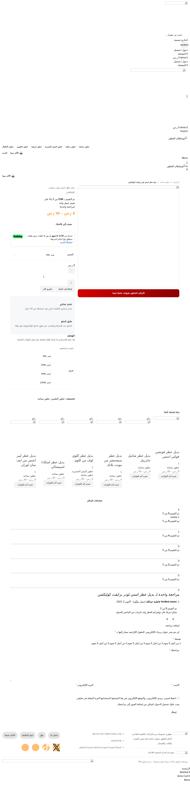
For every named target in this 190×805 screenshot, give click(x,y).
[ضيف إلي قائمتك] (175, 446)
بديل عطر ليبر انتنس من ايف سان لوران (26, 460)
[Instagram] (35, 747)
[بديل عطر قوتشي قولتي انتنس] (166, 429)
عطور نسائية (164, 182)
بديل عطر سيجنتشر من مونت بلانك (113, 460)
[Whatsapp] (25, 747)
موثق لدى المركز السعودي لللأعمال (161, 752)
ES (140, 762)
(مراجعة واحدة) (67, 206)
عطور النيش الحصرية (82, 471)
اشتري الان (47, 289)
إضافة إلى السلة (65, 289)
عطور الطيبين (58, 398)
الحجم (70, 254)
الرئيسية (176, 182)
